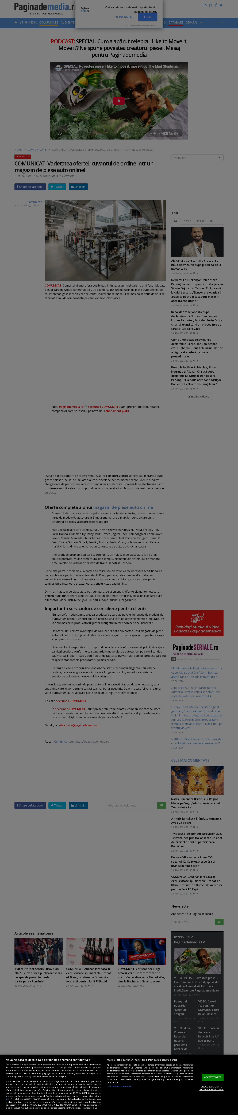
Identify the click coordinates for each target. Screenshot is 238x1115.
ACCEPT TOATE (212, 1077)
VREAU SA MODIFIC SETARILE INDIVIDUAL (211, 1088)
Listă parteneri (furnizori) (119, 1086)
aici (7, 1098)
